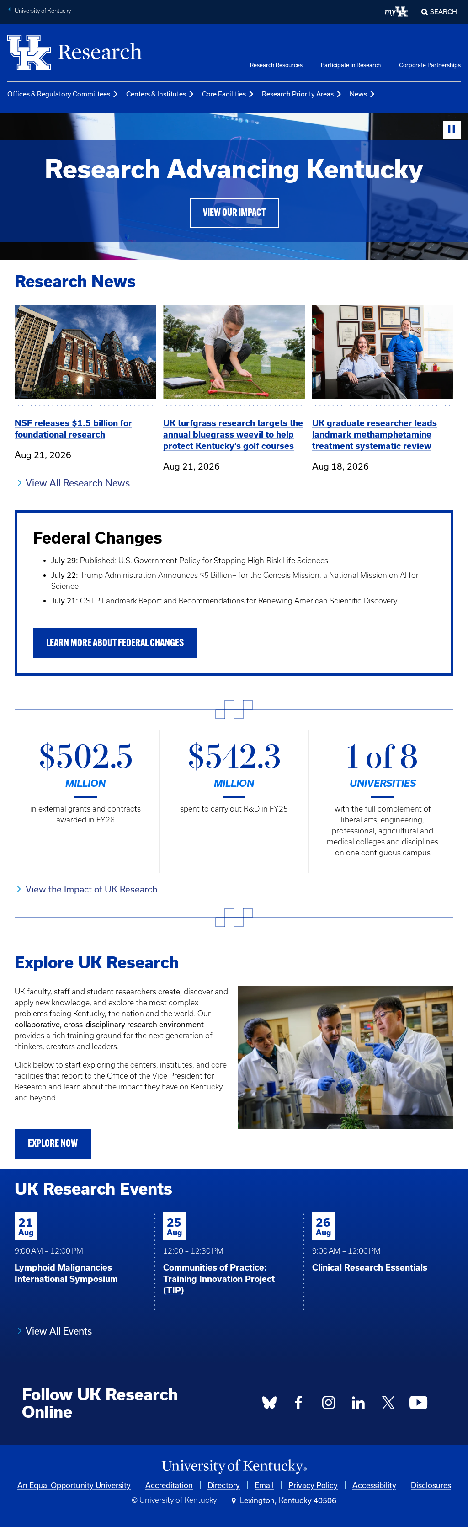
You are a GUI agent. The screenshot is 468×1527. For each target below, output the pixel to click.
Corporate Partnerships (430, 65)
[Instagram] (328, 1405)
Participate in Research (351, 65)
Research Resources (276, 65)
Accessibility (374, 1485)
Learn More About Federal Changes (115, 643)
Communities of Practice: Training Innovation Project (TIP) (219, 1279)
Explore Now (53, 1144)
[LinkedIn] (359, 1405)
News (358, 94)
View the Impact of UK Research (91, 889)
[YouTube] (419, 1405)
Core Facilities (224, 94)
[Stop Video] (452, 130)
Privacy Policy (313, 1485)
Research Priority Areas (298, 94)
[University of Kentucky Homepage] (234, 1466)
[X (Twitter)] (388, 1405)
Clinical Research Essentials (369, 1267)
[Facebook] (299, 1405)
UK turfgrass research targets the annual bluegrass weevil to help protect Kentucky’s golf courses (233, 434)
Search (443, 12)
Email (264, 1485)
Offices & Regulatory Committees (58, 94)
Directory (223, 1485)
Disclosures (431, 1485)
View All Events (59, 1330)
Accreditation (169, 1485)
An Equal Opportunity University (74, 1485)
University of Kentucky (43, 11)
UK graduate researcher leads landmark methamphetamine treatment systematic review (374, 434)
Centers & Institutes (156, 94)
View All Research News (78, 482)
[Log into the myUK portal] (397, 11)
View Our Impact (234, 213)
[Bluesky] (269, 1405)
